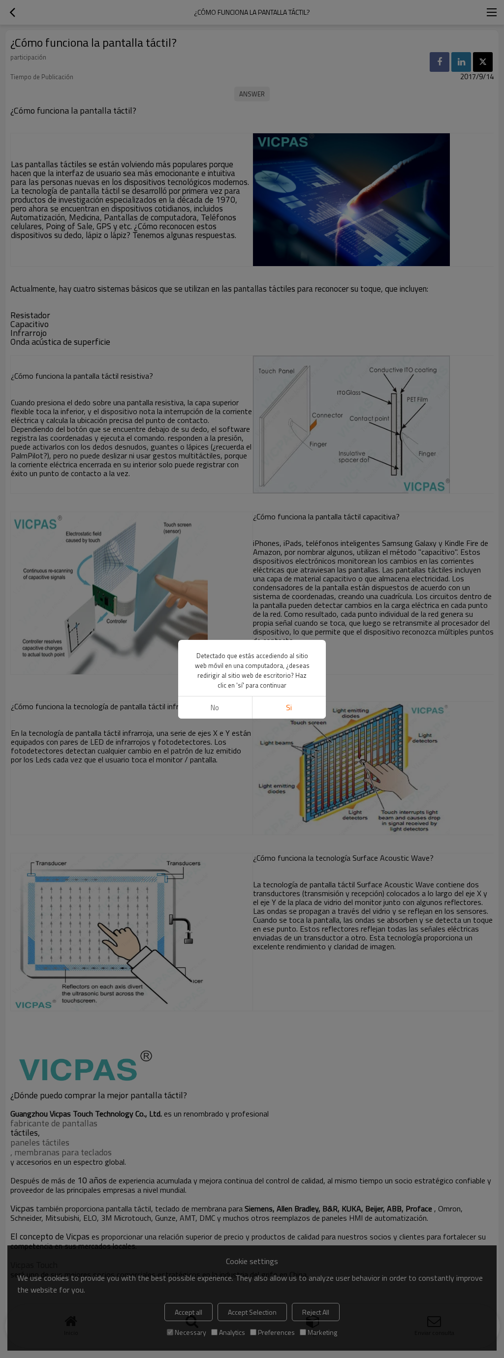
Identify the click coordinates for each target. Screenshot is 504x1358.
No (215, 707)
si (289, 707)
